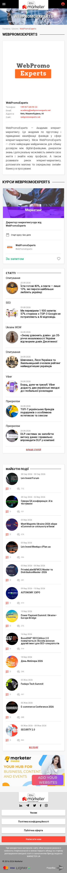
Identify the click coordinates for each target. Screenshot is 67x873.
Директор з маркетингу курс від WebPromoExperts (23, 224)
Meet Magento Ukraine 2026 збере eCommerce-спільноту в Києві (39, 525)
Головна (6, 29)
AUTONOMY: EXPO (30, 592)
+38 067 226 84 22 (28, 107)
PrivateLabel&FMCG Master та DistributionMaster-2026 (37, 571)
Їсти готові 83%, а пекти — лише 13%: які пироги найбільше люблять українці (40, 289)
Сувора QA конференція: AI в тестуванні (36, 502)
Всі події (33, 747)
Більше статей (33, 450)
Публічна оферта (33, 830)
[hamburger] (3, 4)
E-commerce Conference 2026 (37, 706)
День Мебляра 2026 (32, 661)
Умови (33, 812)
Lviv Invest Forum (30, 478)
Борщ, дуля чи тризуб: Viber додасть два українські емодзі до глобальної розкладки (40, 387)
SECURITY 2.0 (28, 729)
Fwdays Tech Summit (32, 684)
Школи (15, 29)
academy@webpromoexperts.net (35, 110)
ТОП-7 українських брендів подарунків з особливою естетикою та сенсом (37, 412)
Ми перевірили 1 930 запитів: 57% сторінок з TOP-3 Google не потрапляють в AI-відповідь (40, 313)
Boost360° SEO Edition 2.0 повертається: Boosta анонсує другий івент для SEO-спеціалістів (40, 641)
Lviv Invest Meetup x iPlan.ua (36, 546)
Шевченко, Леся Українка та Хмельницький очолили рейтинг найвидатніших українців (40, 363)
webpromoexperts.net (30, 117)
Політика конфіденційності (33, 821)
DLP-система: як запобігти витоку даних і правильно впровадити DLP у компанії (37, 437)
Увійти (63, 4)
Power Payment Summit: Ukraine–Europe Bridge (39, 616)
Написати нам (33, 839)
